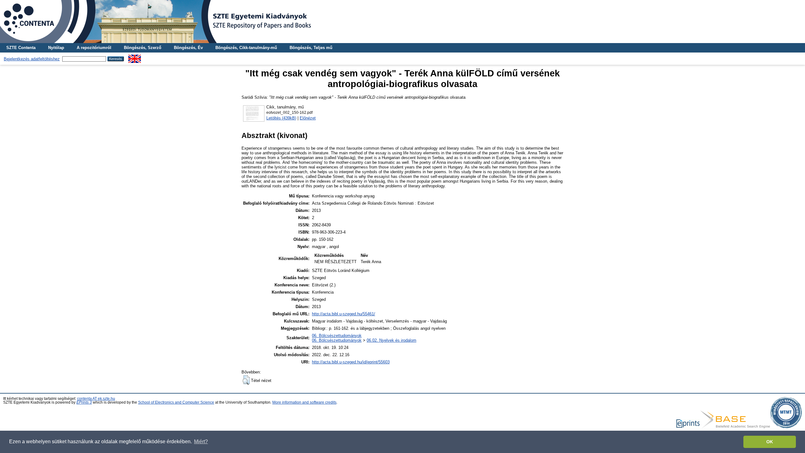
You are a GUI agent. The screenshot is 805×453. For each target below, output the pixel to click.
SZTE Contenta (21, 47)
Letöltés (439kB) (281, 118)
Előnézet (308, 118)
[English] (134, 57)
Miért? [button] (201, 441)
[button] (246, 380)
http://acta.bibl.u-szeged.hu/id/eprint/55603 (351, 362)
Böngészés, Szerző (142, 47)
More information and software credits (304, 402)
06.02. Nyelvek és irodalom (391, 340)
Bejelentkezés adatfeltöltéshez (32, 59)
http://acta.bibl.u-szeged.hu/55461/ (343, 314)
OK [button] (769, 441)
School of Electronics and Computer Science (176, 402)
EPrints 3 (84, 402)
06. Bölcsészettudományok (337, 335)
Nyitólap (56, 47)
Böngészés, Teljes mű (311, 47)
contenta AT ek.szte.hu (96, 399)
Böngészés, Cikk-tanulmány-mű (246, 47)
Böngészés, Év (188, 47)
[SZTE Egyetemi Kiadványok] (402, 21)
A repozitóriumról (94, 47)
